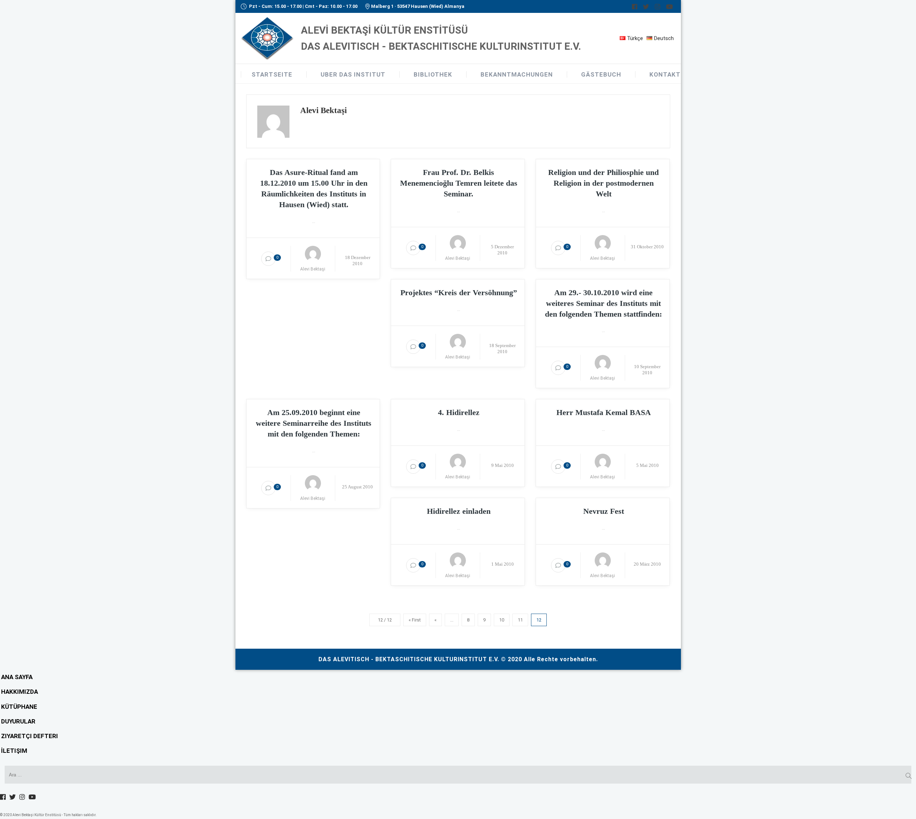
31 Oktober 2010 (647, 246)
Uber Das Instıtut (353, 74)
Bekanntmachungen (517, 74)
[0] (268, 258)
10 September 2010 (647, 369)
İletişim (14, 750)
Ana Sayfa (17, 677)
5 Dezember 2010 (502, 249)
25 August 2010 (357, 486)
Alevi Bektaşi (312, 269)
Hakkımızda (19, 691)
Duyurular (18, 721)
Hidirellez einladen (459, 511)
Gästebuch (601, 74)
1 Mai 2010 (502, 564)
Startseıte (272, 74)
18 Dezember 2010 (357, 260)
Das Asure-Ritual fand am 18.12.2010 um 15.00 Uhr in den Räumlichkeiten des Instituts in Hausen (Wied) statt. (313, 188)
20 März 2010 (647, 564)
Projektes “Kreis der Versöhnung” (458, 292)
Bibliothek (433, 74)
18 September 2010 (502, 348)
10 (501, 620)
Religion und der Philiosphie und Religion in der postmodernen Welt (603, 183)
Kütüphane (19, 706)
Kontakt (665, 74)
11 (520, 620)
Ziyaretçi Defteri (29, 736)
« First (415, 620)
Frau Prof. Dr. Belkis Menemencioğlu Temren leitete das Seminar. (458, 183)
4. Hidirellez (458, 412)
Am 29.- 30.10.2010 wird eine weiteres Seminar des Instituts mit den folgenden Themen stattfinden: (603, 303)
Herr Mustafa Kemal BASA (603, 412)
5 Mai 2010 (647, 465)
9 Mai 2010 (502, 465)
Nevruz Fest (603, 511)
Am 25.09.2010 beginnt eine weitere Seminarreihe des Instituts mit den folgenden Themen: (313, 423)
